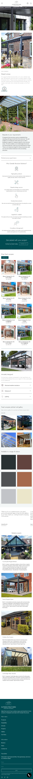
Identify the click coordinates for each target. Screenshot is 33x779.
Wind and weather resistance (12, 385)
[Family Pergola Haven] (16, 585)
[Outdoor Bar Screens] (16, 623)
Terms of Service (4, 774)
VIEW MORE (3, 412)
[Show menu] (2, 3)
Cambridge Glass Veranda (9, 673)
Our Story (3, 734)
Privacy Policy (25, 773)
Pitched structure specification (8, 158)
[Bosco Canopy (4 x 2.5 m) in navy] (8, 289)
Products (3, 720)
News (2, 745)
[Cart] (30, 3)
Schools (3, 725)
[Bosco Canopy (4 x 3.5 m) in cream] (8, 333)
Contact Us (4, 748)
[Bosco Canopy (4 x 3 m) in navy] (24, 311)
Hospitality (4, 722)
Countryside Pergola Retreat (9, 561)
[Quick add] (3, 272)
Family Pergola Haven (8, 599)
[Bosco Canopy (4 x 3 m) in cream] (24, 289)
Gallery (3, 731)
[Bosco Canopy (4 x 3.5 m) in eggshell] (24, 333)
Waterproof (8, 391)
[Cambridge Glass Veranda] (16, 659)
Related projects (16, 533)
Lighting (7, 396)
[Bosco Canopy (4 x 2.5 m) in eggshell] (24, 267)
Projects (3, 728)
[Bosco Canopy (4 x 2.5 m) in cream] (8, 267)
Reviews (3, 742)
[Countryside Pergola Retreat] (16, 547)
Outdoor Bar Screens (8, 637)
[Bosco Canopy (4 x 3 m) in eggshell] (8, 311)
